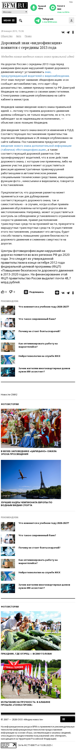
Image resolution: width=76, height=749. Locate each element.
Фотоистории (10, 404)
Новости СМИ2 (9, 394)
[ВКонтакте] (63, 32)
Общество (7, 36)
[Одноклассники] (73, 32)
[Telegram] (68, 32)
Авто (18, 36)
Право (28, 36)
